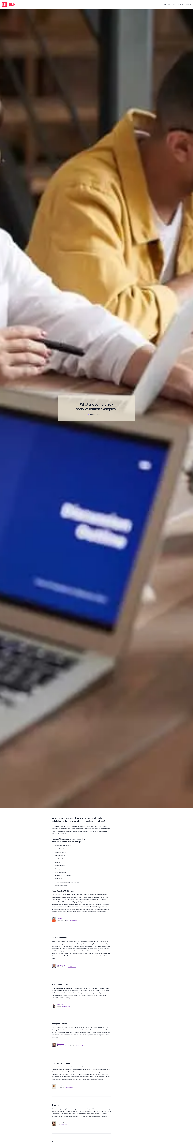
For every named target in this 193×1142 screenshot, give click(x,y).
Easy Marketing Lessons (73, 920)
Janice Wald (60, 1004)
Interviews (180, 4)
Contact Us (188, 4)
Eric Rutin (59, 918)
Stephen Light (61, 965)
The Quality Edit (68, 1087)
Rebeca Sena (60, 1044)
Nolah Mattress (72, 967)
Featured (92, 414)
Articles (174, 4)
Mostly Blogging (66, 1006)
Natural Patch (63, 1124)
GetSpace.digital (80, 1046)
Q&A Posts (167, 4)
